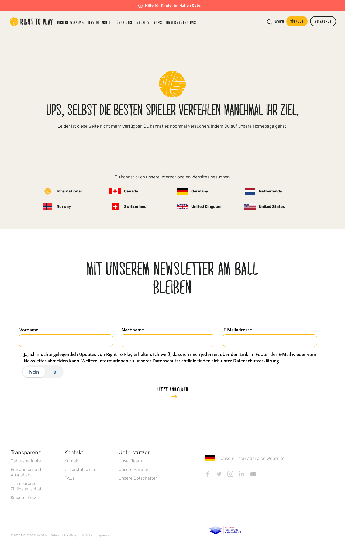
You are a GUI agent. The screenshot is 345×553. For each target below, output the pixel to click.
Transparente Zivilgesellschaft (27, 486)
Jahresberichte (26, 460)
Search (279, 22)
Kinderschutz (23, 497)
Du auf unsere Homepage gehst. (255, 126)
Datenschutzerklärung (64, 535)
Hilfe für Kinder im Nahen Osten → (176, 5)
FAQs (70, 478)
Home (31, 21)
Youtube (253, 474)
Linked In (242, 474)
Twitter (219, 474)
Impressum (104, 535)
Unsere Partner (134, 469)
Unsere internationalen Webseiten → (256, 458)
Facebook (208, 474)
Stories (143, 22)
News (158, 22)
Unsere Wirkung (70, 22)
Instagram (230, 474)
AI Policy (87, 535)
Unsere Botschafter (138, 478)
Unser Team (130, 460)
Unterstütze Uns (181, 22)
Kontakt (72, 460)
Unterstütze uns (80, 469)
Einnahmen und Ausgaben (26, 472)
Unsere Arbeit (100, 22)
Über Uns (124, 22)
